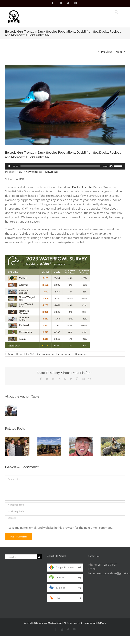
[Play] (9, 166)
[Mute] (111, 166)
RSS (21, 179)
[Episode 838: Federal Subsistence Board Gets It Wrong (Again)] (113, 446)
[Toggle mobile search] (116, 12)
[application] (65, 166)
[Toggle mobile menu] (123, 12)
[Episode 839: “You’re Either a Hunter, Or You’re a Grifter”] (81, 446)
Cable (10, 354)
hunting (68, 354)
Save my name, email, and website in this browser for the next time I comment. (60, 528)
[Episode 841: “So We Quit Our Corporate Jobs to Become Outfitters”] (17, 446)
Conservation (43, 354)
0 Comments (80, 354)
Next (119, 52)
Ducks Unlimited (83, 187)
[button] (7, 446)
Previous (106, 52)
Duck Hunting (57, 354)
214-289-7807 (107, 565)
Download (51, 172)
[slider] (118, 166)
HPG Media (100, 622)
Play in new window (29, 172)
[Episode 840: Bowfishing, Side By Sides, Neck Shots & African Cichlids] (49, 446)
